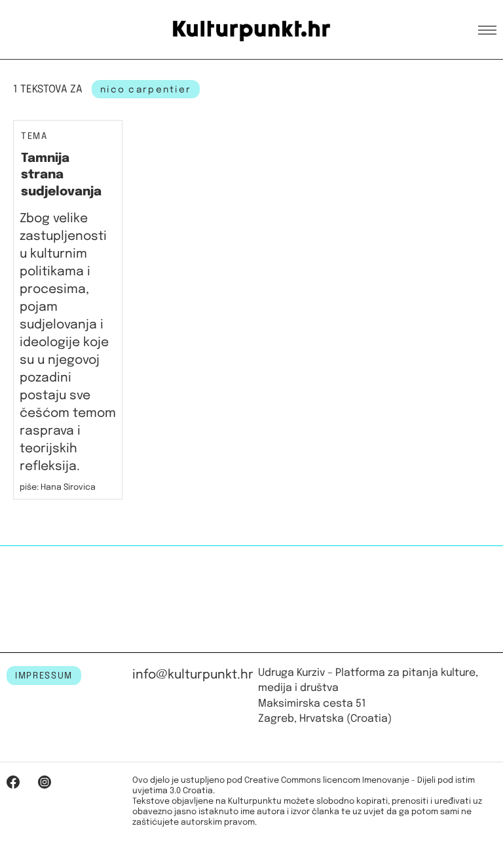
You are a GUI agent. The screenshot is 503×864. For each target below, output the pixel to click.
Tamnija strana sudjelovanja (61, 175)
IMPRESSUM (44, 675)
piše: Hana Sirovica (58, 487)
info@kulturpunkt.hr (192, 675)
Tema (34, 136)
